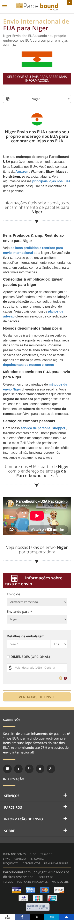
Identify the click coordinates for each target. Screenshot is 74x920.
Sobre (9, 831)
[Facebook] (22, 917)
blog (33, 854)
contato (20, 859)
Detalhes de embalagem (25, 636)
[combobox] (37, 99)
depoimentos (31, 863)
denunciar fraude (56, 863)
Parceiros (13, 807)
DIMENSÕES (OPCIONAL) (30, 656)
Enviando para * (19, 611)
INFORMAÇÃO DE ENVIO (23, 819)
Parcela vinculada (37, 6)
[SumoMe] (66, 917)
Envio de (13, 594)
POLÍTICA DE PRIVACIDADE (32, 881)
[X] (37, 917)
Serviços (12, 795)
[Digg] (51, 917)
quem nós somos (14, 854)
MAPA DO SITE (60, 881)
